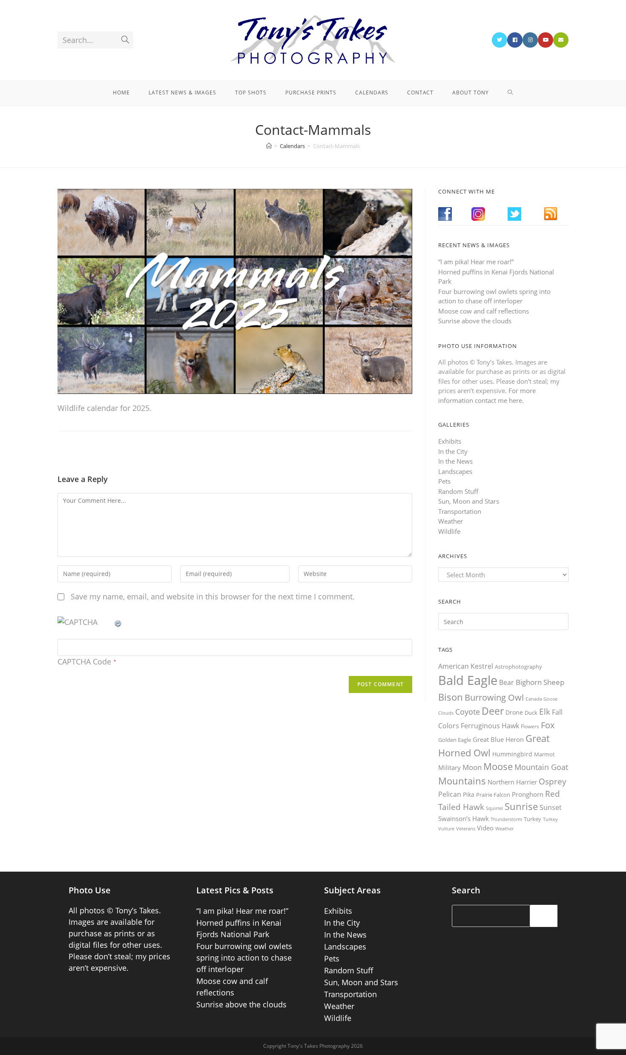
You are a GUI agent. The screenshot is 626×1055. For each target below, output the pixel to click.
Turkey (532, 819)
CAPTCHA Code (84, 661)
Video (485, 828)
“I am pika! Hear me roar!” (476, 261)
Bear (506, 682)
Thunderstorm (506, 819)
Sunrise (521, 806)
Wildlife (449, 531)
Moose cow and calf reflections (483, 311)
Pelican (449, 794)
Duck (531, 712)
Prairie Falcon (493, 794)
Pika (468, 794)
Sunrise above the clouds (474, 320)
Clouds (446, 713)
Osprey (552, 781)
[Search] (543, 916)
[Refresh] (118, 622)
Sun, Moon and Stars (468, 501)
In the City (453, 451)
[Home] (269, 146)
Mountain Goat (541, 767)
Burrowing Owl (494, 697)
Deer (493, 711)
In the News (455, 461)
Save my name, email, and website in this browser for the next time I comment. (213, 596)
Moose (498, 766)
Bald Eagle (467, 680)
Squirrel (494, 808)
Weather (450, 521)
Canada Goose (541, 699)
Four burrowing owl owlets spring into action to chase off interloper (244, 957)
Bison (450, 696)
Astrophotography (518, 666)
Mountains (462, 780)
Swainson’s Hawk (463, 818)
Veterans (465, 829)
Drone (514, 712)
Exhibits (449, 441)
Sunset (551, 807)
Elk (544, 711)
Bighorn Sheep (540, 682)
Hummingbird (512, 754)
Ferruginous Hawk (490, 725)
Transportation (459, 511)
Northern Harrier (512, 782)
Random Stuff (458, 491)
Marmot (544, 754)
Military (449, 767)
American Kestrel (465, 666)
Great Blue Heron (498, 740)
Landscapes (455, 471)
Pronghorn (527, 794)
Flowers (530, 726)
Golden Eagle (454, 740)
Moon (472, 767)
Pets (444, 481)
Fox (547, 725)
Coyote (467, 712)
